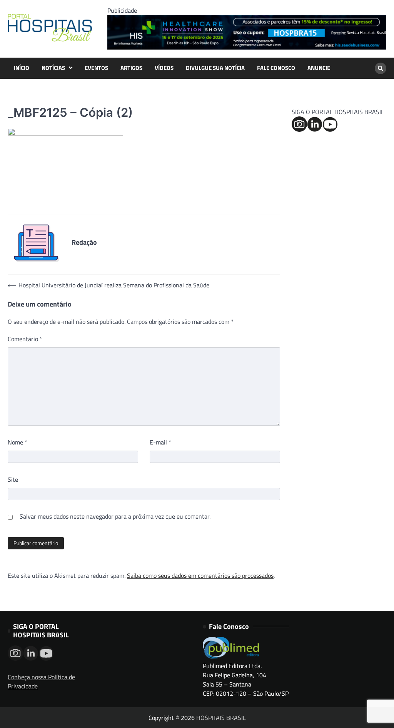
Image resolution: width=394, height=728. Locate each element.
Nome (17, 442)
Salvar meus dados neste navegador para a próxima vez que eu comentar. (115, 516)
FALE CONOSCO (276, 68)
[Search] (380, 68)
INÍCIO (21, 68)
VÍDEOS (164, 68)
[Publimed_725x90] (246, 47)
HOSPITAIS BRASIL (221, 717)
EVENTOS (96, 68)
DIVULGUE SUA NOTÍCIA (215, 68)
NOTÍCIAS (53, 68)
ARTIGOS (131, 68)
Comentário (25, 338)
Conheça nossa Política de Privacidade (41, 681)
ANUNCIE (318, 68)
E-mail (160, 442)
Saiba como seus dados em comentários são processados (200, 575)
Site (13, 479)
